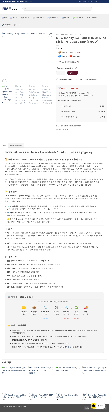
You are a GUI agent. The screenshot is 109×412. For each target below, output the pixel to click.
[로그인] (101, 8)
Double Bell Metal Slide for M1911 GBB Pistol (67, 396)
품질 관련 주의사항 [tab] (16, 145)
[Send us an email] (104, 1)
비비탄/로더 (93, 17)
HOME (6, 17)
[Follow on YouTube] (106, 1)
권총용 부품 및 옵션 (66, 34)
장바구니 (97, 1)
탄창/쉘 (66, 17)
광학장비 (8, 25)
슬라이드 (78, 34)
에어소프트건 (39, 17)
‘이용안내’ (69, 347)
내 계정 (79, 1)
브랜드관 (26, 17)
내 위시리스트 (87, 1)
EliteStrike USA (30, 409)
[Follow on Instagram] (102, 1)
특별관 (15, 17)
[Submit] (90, 9)
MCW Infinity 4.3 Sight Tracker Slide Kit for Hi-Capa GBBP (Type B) (94, 396)
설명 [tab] (4, 145)
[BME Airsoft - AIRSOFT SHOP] (10, 9)
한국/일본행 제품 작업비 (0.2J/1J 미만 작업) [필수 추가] (78, 79)
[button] (106, 8)
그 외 (18, 25)
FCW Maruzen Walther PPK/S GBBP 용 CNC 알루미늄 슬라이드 (41, 396)
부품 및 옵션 (54, 17)
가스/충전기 (79, 17)
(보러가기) (31, 1)
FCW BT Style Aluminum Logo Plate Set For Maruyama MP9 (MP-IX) (14, 396)
